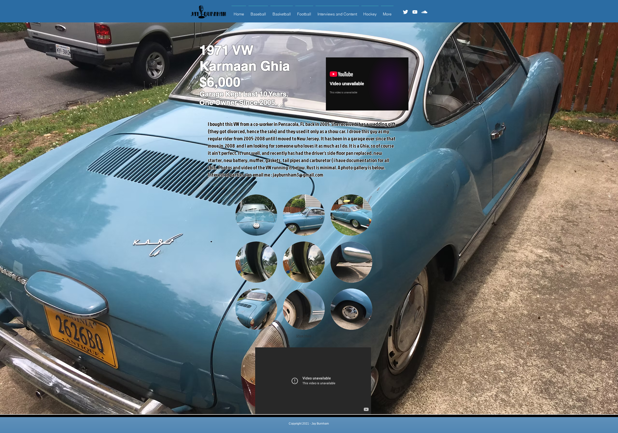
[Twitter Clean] (405, 12)
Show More (303, 335)
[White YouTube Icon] (415, 12)
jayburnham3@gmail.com (298, 174)
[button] (256, 215)
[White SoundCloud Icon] (424, 12)
